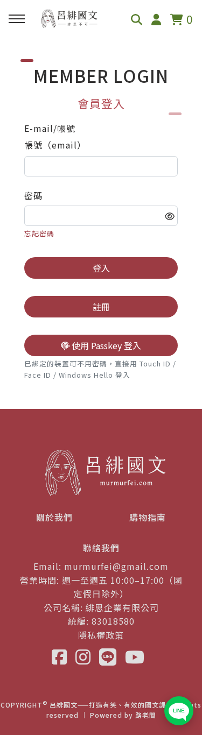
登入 (101, 268)
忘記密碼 (39, 233)
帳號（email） (55, 144)
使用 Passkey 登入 (105, 345)
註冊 (101, 306)
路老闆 (145, 714)
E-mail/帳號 (49, 128)
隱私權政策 (101, 634)
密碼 (33, 195)
